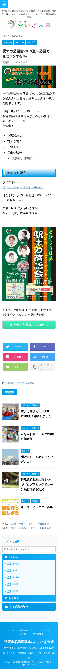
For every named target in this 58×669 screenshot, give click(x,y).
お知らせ (10, 383)
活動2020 (13, 577)
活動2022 (13, 563)
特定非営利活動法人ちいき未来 (29, 642)
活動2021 (12, 570)
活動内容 (30, 383)
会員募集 (14, 598)
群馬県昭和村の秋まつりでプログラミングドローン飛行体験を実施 (37, 484)
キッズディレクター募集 (37, 507)
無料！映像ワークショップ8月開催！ (31, 523)
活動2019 (19, 383)
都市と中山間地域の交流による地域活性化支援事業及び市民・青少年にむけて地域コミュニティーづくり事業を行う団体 (29, 653)
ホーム (11, 630)
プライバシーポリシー (28, 630)
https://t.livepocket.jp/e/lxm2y (22, 187)
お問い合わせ (37, 633)
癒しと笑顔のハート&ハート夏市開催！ (32, 528)
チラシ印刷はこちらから (30, 324)
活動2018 (12, 591)
